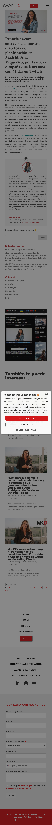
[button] (26, 430)
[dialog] (26, 412)
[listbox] (46, 394)
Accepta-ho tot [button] (26, 418)
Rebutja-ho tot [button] (27, 424)
